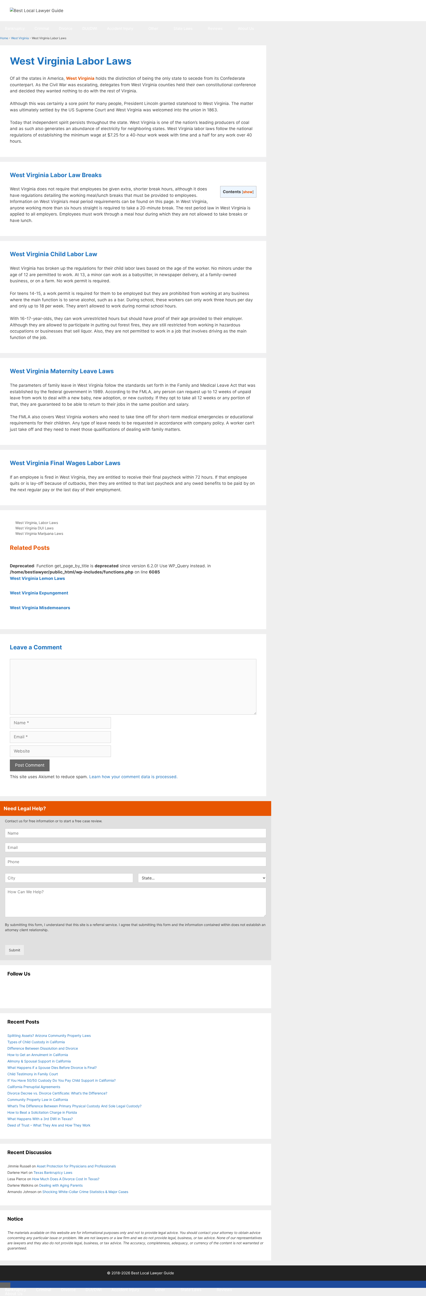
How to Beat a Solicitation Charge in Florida (42, 1112)
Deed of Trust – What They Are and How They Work (48, 1125)
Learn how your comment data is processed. (133, 776)
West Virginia (20, 38)
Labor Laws (48, 523)
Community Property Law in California (37, 1099)
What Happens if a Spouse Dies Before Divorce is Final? (52, 1067)
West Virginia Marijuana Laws (39, 533)
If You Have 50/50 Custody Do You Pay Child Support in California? (61, 1080)
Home (4, 38)
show (247, 192)
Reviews (215, 28)
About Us (246, 28)
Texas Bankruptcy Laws (53, 1172)
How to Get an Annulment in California (37, 1055)
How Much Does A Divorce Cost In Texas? (65, 1179)
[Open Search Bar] (264, 43)
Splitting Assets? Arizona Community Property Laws (49, 1035)
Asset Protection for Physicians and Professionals (76, 1166)
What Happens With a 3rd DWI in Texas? (40, 1119)
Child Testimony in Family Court (32, 1074)
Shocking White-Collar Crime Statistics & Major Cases (85, 1192)
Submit (14, 950)
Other (153, 28)
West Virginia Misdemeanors (40, 607)
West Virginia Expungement (39, 592)
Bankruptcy (15, 28)
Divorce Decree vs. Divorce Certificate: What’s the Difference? (57, 1093)
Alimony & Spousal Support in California (39, 1061)
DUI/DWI (89, 28)
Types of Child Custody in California (36, 1042)
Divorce (65, 28)
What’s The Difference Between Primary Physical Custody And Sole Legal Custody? (74, 1106)
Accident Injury (120, 28)
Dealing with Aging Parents (61, 1185)
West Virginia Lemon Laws (37, 578)
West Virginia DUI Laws (34, 528)
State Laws (183, 28)
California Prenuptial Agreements (33, 1087)
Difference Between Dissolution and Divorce (42, 1048)
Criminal (42, 28)
